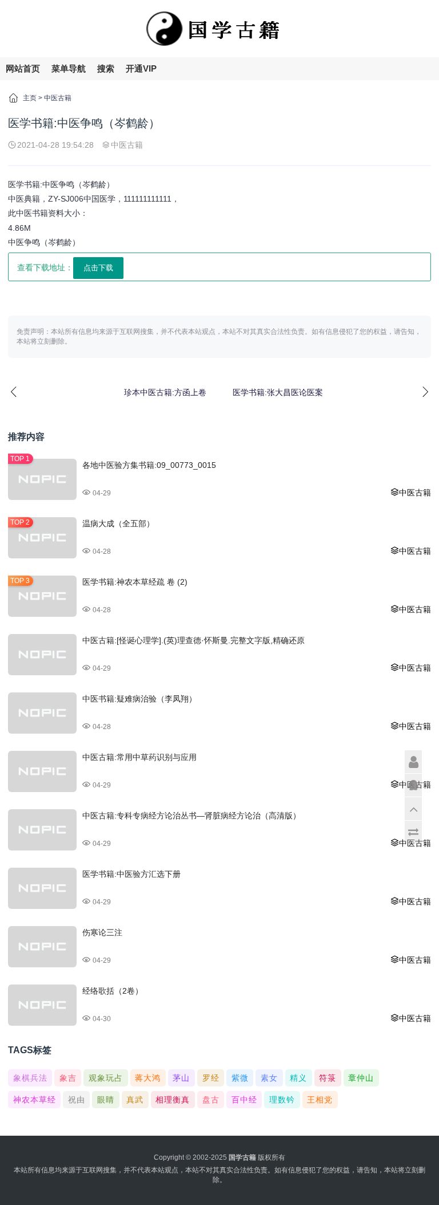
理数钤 (282, 1099)
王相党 (320, 1099)
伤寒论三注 (102, 932)
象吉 (68, 1077)
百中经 (244, 1099)
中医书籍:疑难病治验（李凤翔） (139, 698)
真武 (134, 1099)
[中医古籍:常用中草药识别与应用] (42, 771)
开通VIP (141, 68)
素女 (269, 1077)
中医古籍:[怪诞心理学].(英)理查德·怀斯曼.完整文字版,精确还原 (193, 640)
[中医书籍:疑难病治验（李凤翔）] (42, 713)
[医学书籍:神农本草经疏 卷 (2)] (42, 596)
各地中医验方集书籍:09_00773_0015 (149, 465)
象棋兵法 (30, 1077)
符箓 (327, 1077)
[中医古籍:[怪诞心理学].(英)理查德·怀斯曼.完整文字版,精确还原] (42, 654)
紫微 (240, 1077)
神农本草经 (34, 1099)
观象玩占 (106, 1077)
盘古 (211, 1099)
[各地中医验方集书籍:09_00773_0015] (42, 479)
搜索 (105, 68)
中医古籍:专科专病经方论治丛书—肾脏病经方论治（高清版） (191, 815)
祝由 (76, 1099)
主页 (30, 98)
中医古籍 (57, 98)
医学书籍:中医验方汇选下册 (131, 874)
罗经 (211, 1077)
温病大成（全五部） (118, 523)
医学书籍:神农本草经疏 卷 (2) (134, 581)
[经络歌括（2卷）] (42, 1005)
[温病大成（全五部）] (42, 537)
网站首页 (23, 68)
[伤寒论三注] (42, 946)
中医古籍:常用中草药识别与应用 (139, 757)
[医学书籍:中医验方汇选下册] (42, 888)
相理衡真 (172, 1099)
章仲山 (361, 1077)
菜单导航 (68, 68)
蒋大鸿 (148, 1077)
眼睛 (105, 1099)
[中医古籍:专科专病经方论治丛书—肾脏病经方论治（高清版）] (42, 829)
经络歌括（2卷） (112, 990)
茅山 (181, 1077)
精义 (298, 1077)
